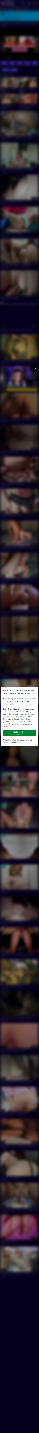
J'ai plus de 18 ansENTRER (19, 733)
